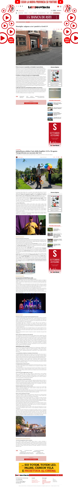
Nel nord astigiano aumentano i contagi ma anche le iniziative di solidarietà (57, 113)
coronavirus (21, 96)
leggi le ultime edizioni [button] (54, 83)
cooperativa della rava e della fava (26, 452)
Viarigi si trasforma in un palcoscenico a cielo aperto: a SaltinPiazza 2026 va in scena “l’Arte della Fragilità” (57, 235)
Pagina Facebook (17, 6)
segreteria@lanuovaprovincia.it (36, 481)
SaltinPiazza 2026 (40, 452)
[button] (60, 6)
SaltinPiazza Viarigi (28, 450)
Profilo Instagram (19, 6)
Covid (27, 96)
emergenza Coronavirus (39, 96)
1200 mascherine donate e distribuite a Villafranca (57, 108)
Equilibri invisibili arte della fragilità (26, 453)
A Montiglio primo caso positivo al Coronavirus (57, 118)
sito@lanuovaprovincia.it (35, 482)
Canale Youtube (21, 6)
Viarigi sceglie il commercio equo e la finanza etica (56, 230)
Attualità (28, 22)
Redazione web (20, 29)
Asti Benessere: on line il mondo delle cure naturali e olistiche (57, 240)
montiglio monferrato (30, 97)
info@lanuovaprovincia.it (35, 480)
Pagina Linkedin (23, 6)
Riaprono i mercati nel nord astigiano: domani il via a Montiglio (57, 103)
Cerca (58, 6)
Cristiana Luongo (20, 157)
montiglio (21, 97)
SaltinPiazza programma (39, 450)
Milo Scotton (23, 451)
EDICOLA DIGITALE (54, 10)
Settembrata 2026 (21, 10)
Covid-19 (31, 96)
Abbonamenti (59, 10)
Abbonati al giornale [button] (54, 85)
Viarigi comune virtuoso (40, 453)
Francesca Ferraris (36, 451)
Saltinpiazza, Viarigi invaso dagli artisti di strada (56, 245)
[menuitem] (21, 13)
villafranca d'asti (41, 97)
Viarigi (21, 450)
